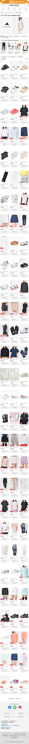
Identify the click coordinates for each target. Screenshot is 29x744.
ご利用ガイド (21, 713)
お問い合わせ (7, 716)
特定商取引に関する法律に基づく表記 (17, 735)
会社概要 (17, 733)
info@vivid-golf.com (6, 727)
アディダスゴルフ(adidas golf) (5, 74)
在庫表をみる (4, 78)
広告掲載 (6, 735)
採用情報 (23, 733)
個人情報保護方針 (14, 737)
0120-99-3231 (5, 724)
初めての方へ (7, 713)
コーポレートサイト (8, 733)
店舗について (21, 716)
